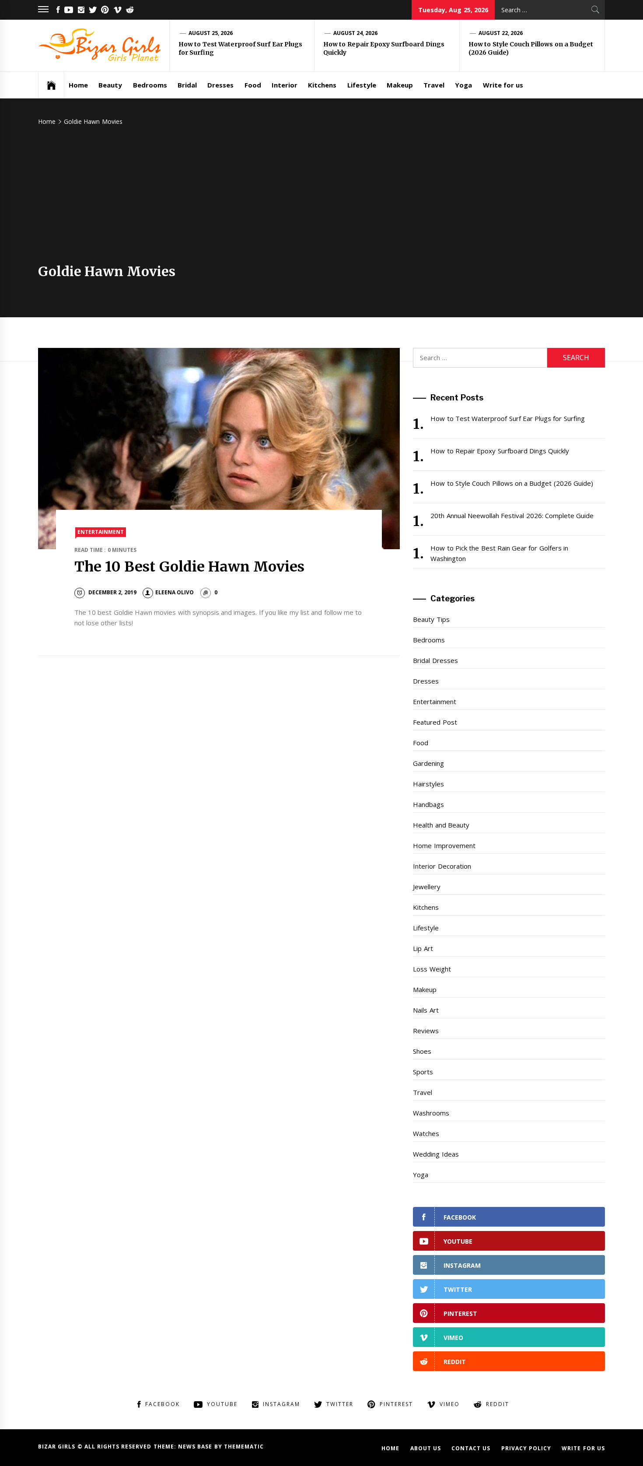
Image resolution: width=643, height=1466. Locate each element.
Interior (284, 85)
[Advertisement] (321, 198)
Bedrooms (150, 85)
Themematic (244, 1446)
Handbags (428, 804)
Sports (423, 1071)
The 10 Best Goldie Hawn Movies (189, 566)
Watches (426, 1133)
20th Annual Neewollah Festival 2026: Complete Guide (512, 515)
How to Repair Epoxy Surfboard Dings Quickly (499, 450)
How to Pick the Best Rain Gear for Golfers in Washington (499, 553)
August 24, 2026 (355, 33)
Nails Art (425, 1010)
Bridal (187, 85)
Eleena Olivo (174, 592)
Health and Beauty (441, 825)
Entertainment (100, 532)
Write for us (503, 85)
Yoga (463, 85)
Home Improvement (444, 845)
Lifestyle (361, 85)
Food (253, 85)
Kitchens (322, 85)
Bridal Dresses (435, 660)
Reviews (426, 1030)
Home (78, 85)
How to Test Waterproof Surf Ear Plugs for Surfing (507, 418)
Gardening (428, 763)
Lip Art (423, 948)
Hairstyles (428, 783)
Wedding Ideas (435, 1154)
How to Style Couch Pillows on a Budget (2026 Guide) (511, 483)
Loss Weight (432, 968)
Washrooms (431, 1112)
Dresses (220, 85)
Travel (433, 85)
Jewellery (426, 886)
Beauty (110, 85)
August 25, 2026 (211, 33)
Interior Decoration (442, 866)
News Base (196, 1446)
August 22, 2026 (501, 33)
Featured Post (435, 722)
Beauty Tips (431, 619)
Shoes (422, 1051)
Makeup (400, 85)
